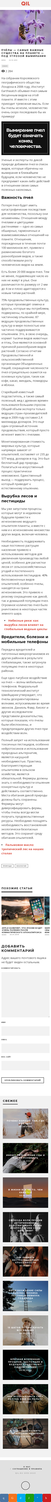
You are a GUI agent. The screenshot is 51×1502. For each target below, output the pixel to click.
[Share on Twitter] (21, 1498)
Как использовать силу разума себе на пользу (25, 1397)
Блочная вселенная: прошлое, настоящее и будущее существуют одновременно (25, 1363)
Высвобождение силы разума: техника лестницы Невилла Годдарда (25, 1294)
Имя (3, 1022)
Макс (4, 934)
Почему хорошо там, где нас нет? (25, 1122)
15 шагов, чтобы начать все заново (25, 1328)
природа (7, 866)
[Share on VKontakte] (4, 1498)
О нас (27, 1467)
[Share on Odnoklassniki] (12, 1498)
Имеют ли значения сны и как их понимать (25, 1156)
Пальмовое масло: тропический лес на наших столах (22, 849)
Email (4, 1040)
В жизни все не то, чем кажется (25, 1191)
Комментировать (11, 968)
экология (21, 866)
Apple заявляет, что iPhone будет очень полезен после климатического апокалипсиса (22, 930)
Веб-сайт (6, 1057)
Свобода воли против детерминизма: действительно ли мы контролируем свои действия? (25, 1225)
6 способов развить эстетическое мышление (25, 1432)
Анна (3, 60)
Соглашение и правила (27, 1469)
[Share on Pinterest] (46, 1498)
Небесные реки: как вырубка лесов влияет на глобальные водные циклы (25, 625)
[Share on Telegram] (38, 1498)
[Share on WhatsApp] (30, 1498)
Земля (5, 66)
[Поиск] (49, 3)
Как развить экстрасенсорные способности (25, 1260)
